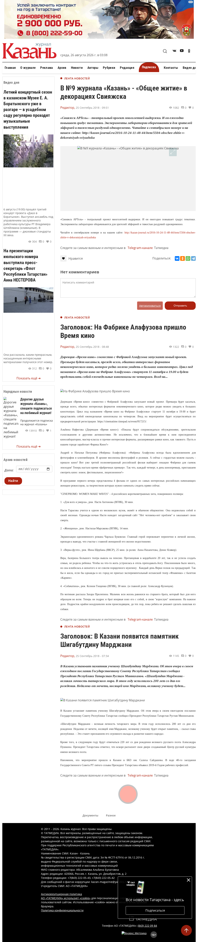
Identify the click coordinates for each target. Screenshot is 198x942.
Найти (13, 480)
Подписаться (155, 910)
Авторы (92, 68)
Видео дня (190, 68)
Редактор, (67, 107)
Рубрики (109, 68)
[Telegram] (193, 258)
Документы (90, 815)
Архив (62, 68)
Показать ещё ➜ (28, 378)
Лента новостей (77, 78)
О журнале (28, 68)
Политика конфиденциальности (62, 910)
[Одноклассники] (182, 258)
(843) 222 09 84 (147, 925)
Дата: (9, 470)
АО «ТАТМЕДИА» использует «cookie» (65, 898)
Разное (111, 815)
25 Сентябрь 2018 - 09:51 (92, 107)
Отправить (180, 305)
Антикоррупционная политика (61, 894)
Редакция (127, 68)
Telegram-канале (140, 248)
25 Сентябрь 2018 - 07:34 (92, 656)
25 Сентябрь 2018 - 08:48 (92, 347)
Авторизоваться (150, 305)
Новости (77, 68)
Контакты (171, 68)
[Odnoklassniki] (189, 51)
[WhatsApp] (188, 258)
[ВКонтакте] (177, 258)
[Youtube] (181, 51)
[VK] (174, 51)
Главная (10, 68)
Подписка (149, 67)
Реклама (46, 68)
